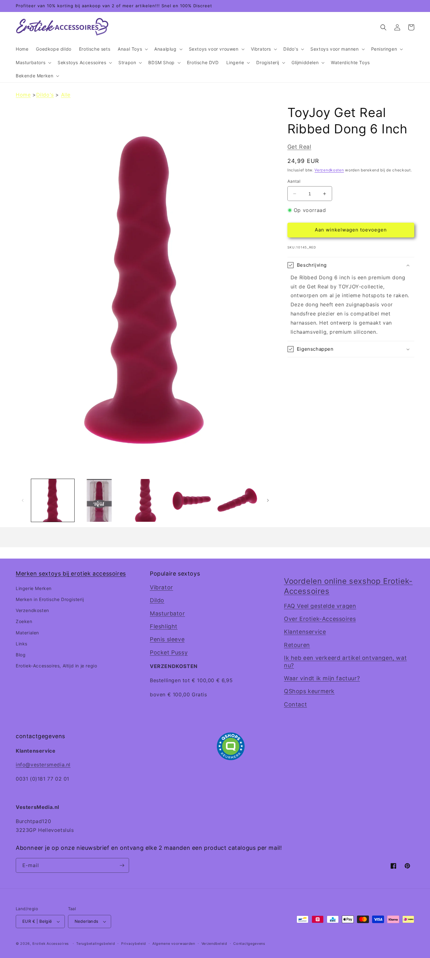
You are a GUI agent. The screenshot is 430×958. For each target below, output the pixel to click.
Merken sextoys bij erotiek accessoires (71, 573)
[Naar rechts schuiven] (268, 500)
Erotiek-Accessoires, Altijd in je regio (56, 665)
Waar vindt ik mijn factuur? (322, 678)
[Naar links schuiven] (23, 500)
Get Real (299, 146)
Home (23, 95)
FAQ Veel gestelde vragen (320, 606)
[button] (132, 49)
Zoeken (24, 621)
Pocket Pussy (169, 652)
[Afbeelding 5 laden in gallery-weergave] (237, 500)
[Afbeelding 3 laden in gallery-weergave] (145, 500)
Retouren (297, 645)
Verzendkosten (329, 170)
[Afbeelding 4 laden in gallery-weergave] (191, 500)
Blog (20, 654)
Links (21, 643)
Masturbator (167, 613)
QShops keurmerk (309, 691)
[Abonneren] (122, 865)
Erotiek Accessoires (50, 943)
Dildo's (45, 95)
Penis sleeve (167, 639)
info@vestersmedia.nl (43, 764)
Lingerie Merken (34, 588)
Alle (66, 95)
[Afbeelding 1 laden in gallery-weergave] (52, 500)
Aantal (293, 181)
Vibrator (161, 587)
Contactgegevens (249, 943)
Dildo (157, 600)
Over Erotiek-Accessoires (320, 618)
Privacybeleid (133, 943)
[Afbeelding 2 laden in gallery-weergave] (99, 500)
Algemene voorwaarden (173, 943)
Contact (295, 704)
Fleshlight (164, 626)
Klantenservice (305, 631)
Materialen (27, 632)
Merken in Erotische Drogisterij (50, 599)
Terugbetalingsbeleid (95, 943)
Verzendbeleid (214, 943)
